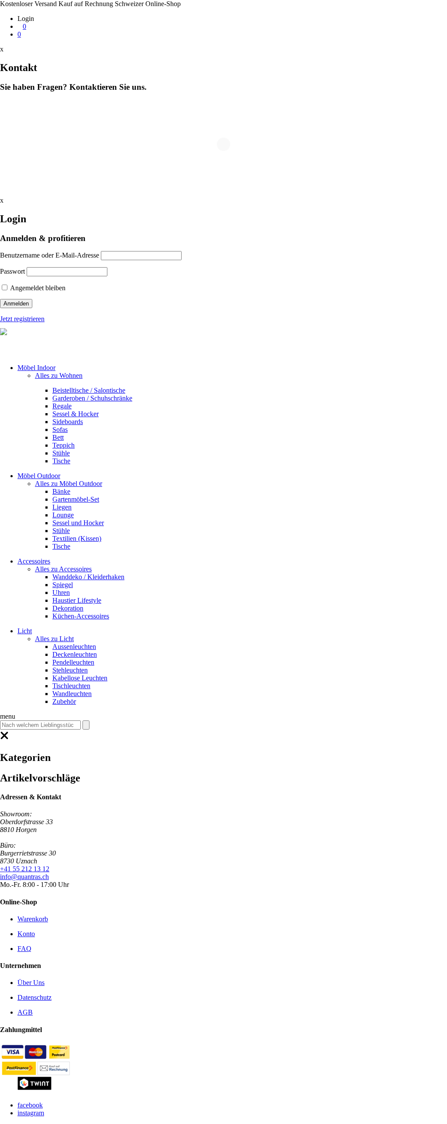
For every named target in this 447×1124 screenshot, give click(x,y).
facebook (30, 1105)
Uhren (61, 592)
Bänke (61, 491)
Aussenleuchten (74, 646)
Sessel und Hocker (78, 522)
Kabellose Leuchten (79, 678)
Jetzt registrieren (22, 319)
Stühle (61, 453)
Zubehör (64, 701)
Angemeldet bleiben (37, 288)
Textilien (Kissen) (76, 538)
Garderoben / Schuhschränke (92, 398)
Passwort (12, 271)
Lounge (63, 515)
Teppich (63, 445)
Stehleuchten (70, 670)
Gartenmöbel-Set (75, 499)
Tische (61, 461)
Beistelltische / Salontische (88, 390)
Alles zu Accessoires (63, 569)
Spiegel (62, 584)
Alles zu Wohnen (59, 375)
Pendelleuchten (73, 662)
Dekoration (67, 608)
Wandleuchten (72, 693)
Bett (58, 437)
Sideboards (67, 421)
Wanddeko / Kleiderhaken (88, 577)
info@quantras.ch (24, 876)
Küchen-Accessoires (80, 616)
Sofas (60, 429)
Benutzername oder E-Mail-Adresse (49, 255)
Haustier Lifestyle (76, 600)
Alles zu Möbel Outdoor (68, 483)
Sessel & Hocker (75, 414)
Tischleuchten (71, 685)
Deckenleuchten (74, 654)
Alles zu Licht (54, 638)
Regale (62, 406)
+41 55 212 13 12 (24, 869)
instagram (30, 1113)
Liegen (62, 507)
